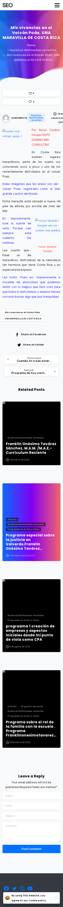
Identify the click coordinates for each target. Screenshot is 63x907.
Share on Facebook (33, 334)
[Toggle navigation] (57, 5)
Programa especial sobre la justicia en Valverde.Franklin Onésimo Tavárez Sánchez (30, 542)
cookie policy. (38, 900)
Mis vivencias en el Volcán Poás (22, 312)
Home (31, 45)
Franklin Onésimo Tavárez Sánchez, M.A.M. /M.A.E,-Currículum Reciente (31, 448)
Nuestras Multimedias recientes (33, 50)
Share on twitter (33, 344)
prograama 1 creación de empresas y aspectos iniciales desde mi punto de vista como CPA (30, 633)
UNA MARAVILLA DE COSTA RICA (23, 318)
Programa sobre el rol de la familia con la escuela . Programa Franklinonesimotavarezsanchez (31, 728)
